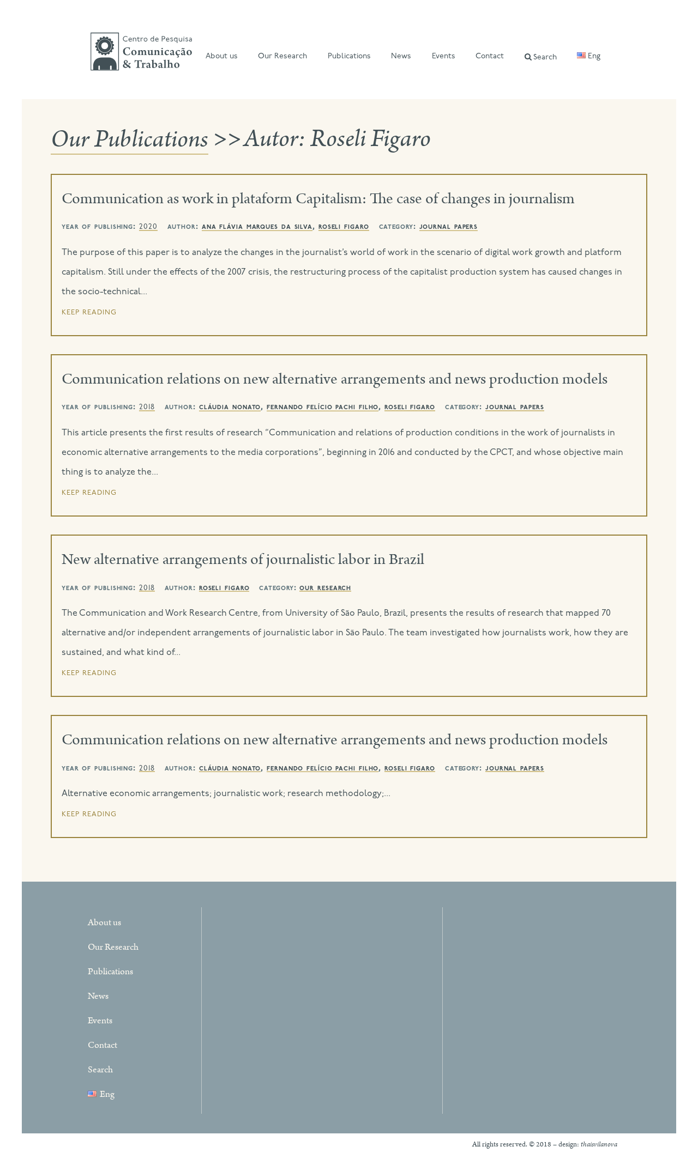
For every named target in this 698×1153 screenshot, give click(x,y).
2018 (147, 407)
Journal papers (448, 226)
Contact (490, 56)
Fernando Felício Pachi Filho (322, 407)
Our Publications (129, 139)
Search (545, 57)
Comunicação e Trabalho (141, 53)
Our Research (282, 56)
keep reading (89, 312)
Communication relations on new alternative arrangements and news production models (334, 379)
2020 (148, 227)
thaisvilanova (599, 1144)
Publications (349, 56)
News (401, 56)
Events (443, 56)
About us (222, 56)
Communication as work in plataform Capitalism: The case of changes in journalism (318, 199)
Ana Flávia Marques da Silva (257, 226)
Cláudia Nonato (230, 407)
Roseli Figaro (343, 226)
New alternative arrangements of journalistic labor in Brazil (243, 560)
